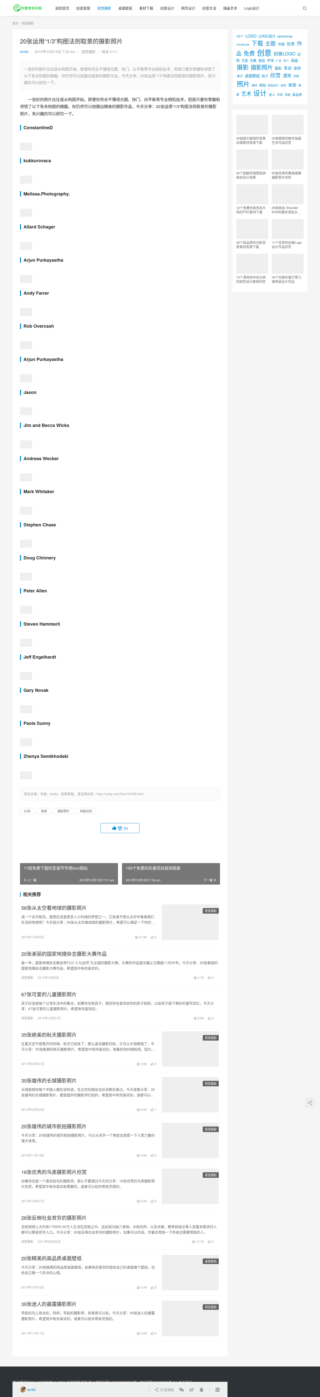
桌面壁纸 (125, 7)
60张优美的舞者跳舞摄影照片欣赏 (286, 175)
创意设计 (167, 7)
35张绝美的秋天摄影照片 (49, 1034)
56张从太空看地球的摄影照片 (54, 907)
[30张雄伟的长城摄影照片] (190, 1095)
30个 (240, 36)
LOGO (251, 35)
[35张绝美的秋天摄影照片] (190, 1049)
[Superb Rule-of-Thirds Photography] (26, 146)
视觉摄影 (104, 7)
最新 (278, 67)
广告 (279, 60)
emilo (24, 51)
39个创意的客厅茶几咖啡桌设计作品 (286, 279)
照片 (243, 83)
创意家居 (83, 7)
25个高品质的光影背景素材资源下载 (251, 244)
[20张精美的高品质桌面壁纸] (190, 1272)
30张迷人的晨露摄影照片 (49, 1304)
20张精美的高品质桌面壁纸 (51, 1258)
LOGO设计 (267, 35)
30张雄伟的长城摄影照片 (49, 1080)
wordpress (243, 44)
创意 (264, 52)
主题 (270, 43)
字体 (270, 60)
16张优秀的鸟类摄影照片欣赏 (54, 1172)
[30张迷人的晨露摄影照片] (190, 1318)
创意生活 (209, 7)
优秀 (291, 43)
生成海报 (166, 1389)
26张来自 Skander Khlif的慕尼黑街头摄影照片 (286, 209)
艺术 (246, 93)
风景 (280, 94)
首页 (15, 23)
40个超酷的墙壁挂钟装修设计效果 (251, 175)
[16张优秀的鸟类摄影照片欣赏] (190, 1186)
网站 (262, 85)
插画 (294, 60)
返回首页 (62, 7)
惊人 (286, 60)
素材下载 (146, 7)
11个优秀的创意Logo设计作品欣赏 (287, 244)
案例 (297, 67)
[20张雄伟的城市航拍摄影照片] (190, 1140)
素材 (254, 85)
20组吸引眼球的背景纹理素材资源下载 (251, 140)
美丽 (292, 84)
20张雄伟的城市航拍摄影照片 (54, 1126)
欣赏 (275, 75)
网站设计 (273, 85)
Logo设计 (251, 7)
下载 (257, 43)
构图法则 (86, 811)
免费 (249, 53)
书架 (281, 43)
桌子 (240, 76)
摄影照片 (64, 811)
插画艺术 (230, 7)
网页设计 (188, 7)
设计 (260, 93)
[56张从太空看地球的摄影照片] (190, 922)
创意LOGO (284, 53)
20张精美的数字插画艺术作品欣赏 (286, 140)
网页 (283, 85)
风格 (287, 94)
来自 (288, 67)
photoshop (285, 36)
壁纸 (261, 60)
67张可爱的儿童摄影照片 (49, 994)
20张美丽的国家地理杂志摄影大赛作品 (64, 953)
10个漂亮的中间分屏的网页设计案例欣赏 (251, 279)
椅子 (265, 75)
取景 (44, 811)
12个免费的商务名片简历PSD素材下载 (251, 209)
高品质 (297, 94)
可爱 (245, 60)
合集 (253, 60)
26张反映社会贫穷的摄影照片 (54, 1217)
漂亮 (287, 75)
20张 (27, 811)
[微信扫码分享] (181, 1390)
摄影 (243, 66)
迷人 (272, 94)
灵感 (296, 76)
